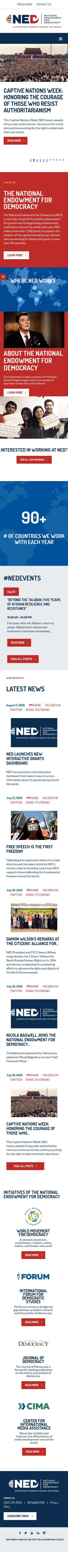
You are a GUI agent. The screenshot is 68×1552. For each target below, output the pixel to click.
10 (60, 160)
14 (37, 161)
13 (34, 161)
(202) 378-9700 (13, 1502)
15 (40, 161)
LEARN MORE (14, 255)
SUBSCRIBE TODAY (18, 1516)
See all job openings (32, 459)
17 (47, 161)
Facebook (53, 705)
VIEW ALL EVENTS (21, 659)
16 (43, 161)
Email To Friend (38, 709)
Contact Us (43, 4)
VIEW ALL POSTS (23, 1166)
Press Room (24, 4)
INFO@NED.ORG (36, 1502)
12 (30, 161)
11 (63, 160)
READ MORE (14, 140)
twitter (16, 709)
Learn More (14, 392)
